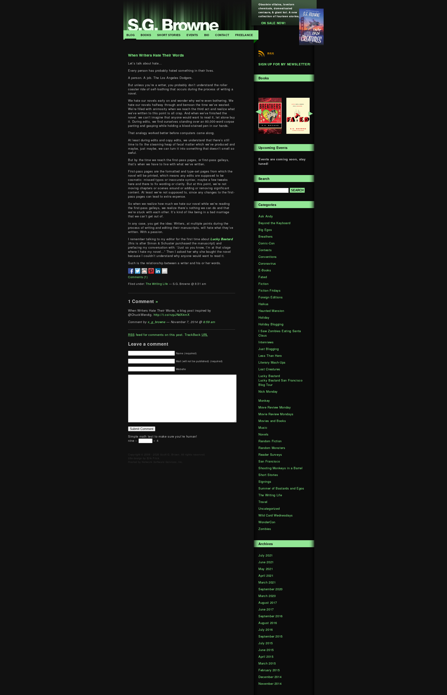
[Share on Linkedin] (158, 271)
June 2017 (266, 609)
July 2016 (265, 629)
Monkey (264, 400)
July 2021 (265, 555)
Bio (206, 35)
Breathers (265, 236)
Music (262, 427)
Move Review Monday (274, 407)
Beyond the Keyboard (274, 223)
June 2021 (266, 562)
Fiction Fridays (269, 290)
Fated (262, 277)
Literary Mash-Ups (272, 362)
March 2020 (267, 596)
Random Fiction (270, 441)
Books (146, 35)
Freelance (244, 35)
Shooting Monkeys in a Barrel (280, 468)
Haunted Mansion (271, 310)
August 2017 (267, 602)
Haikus (263, 304)
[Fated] (298, 132)
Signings (264, 481)
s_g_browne (157, 322)
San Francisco (269, 461)
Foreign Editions (270, 297)
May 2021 (265, 569)
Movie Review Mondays (276, 414)
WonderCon (266, 522)
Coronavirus (267, 263)
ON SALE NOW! (273, 23)
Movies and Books (272, 420)
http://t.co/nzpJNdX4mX (172, 314)
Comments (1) (138, 277)
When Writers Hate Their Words (156, 55)
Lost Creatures (269, 369)
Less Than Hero (270, 355)
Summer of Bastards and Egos (281, 488)
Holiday (264, 317)
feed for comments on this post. (156, 334)
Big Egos (265, 229)
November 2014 (269, 683)
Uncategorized (269, 508)
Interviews (266, 342)
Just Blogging (268, 349)
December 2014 (269, 677)
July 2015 (265, 643)
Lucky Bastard (269, 376)
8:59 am (209, 322)
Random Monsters (271, 447)
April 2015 (266, 656)
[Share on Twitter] (137, 271)
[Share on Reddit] (144, 271)
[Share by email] (164, 271)
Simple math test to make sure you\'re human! (162, 436)
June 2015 (266, 650)
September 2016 (270, 616)
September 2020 (270, 589)
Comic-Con (266, 243)
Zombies (264, 528)
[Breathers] (270, 132)
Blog (130, 35)
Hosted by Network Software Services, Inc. (155, 462)
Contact (222, 35)
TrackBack (196, 334)
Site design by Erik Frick (143, 458)
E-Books (264, 270)
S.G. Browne (188, 15)
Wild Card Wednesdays (275, 515)
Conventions (267, 256)
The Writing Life (157, 284)
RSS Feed (266, 53)
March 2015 (267, 663)
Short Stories (168, 35)
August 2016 (267, 623)
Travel (263, 501)
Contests (265, 250)
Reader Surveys (270, 454)
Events (192, 35)
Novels (263, 434)
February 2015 (269, 670)
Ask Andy (265, 216)
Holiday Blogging (270, 324)
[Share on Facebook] (131, 271)
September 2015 (270, 636)
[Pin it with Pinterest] (151, 271)
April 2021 (266, 575)
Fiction (263, 283)
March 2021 (267, 582)
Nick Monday (268, 391)
